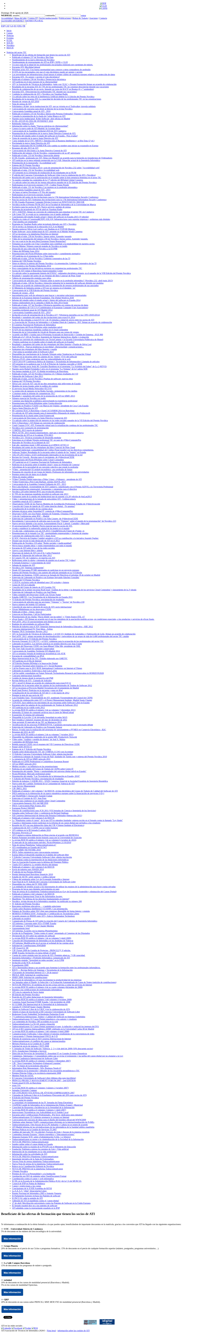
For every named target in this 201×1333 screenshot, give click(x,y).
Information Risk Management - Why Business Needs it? (36, 1068)
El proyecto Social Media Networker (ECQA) (32, 388)
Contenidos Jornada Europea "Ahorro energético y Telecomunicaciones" (43, 1134)
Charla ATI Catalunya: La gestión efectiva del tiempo (35, 864)
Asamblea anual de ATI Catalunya (27, 501)
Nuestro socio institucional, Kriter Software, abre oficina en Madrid (41, 119)
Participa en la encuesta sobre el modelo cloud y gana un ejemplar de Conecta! (46, 464)
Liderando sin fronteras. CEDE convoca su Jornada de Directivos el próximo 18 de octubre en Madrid (56, 575)
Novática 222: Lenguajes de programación (30, 428)
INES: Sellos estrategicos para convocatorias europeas (35, 852)
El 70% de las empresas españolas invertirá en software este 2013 (40, 494)
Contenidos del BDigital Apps (25, 742)
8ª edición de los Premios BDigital (27, 872)
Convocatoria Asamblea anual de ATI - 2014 (31, 312)
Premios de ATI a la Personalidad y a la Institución (33, 1174)
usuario (16, 15)
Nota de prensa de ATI (21, 104)
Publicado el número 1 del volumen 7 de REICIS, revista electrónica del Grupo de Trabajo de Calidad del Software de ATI (65, 791)
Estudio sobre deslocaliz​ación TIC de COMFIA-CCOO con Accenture (42, 752)
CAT (7, 26)
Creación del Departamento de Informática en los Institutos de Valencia (42, 940)
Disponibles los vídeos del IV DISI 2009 (29, 884)
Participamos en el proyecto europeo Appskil (31, 195)
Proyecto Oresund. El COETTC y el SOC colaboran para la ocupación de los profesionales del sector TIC (58, 641)
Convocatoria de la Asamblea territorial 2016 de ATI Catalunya (39, 131)
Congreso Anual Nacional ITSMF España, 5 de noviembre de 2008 (41, 1002)
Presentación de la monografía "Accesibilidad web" (34, 163)
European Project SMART (23, 808)
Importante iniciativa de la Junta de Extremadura (33, 1159)
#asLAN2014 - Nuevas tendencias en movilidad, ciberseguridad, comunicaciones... (48, 347)
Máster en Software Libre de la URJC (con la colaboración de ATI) (41, 1009)
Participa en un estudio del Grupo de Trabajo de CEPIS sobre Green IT (42, 769)
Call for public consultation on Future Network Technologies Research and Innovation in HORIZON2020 (58, 673)
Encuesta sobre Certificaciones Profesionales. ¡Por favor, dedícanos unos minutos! (47, 1115)
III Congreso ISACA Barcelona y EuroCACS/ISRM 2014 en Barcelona (43, 410)
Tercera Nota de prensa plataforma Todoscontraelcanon (36, 1161)
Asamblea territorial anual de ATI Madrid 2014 (32, 310)
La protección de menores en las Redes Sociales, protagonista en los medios (44, 391)
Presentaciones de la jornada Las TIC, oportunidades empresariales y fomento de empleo (50, 533)
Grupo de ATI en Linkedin (23, 585)
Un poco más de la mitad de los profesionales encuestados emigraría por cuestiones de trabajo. (52, 65)
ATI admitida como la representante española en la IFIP (36, 1208)
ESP (3, 26)
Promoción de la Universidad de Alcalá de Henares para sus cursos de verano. (45, 332)
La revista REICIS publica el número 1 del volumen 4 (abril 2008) (40, 1031)
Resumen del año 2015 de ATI (25, 148)
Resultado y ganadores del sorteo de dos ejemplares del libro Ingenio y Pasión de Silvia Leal (51, 344)
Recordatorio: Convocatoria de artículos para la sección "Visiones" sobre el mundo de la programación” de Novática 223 (64, 521)
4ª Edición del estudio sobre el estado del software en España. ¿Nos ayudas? (45, 136)
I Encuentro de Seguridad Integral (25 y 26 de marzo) (35, 972)
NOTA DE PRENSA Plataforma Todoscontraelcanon (35, 1156)
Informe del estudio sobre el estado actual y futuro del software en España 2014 (46, 300)
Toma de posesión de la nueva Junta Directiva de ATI (35, 138)
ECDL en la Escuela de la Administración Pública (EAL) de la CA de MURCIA (46, 1181)
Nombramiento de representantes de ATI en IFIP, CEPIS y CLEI (40, 62)
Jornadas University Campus (24, 1090)
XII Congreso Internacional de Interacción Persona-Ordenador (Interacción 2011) (47, 815)
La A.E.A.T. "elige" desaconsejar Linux (29, 1191)
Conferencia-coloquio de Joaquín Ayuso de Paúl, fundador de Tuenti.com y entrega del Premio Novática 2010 (59, 756)
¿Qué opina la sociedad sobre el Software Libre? (33, 352)
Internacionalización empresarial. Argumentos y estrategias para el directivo (44, 489)
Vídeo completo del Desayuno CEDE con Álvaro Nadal (36, 595)
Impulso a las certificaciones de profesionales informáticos (37, 990)
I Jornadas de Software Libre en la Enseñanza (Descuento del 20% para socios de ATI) (49, 1095)
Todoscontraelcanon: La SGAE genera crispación (33, 1024)
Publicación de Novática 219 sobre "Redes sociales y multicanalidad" (42, 543)
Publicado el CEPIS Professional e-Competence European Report (40, 761)
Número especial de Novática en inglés (29, 398)
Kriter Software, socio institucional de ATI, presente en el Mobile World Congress (47, 231)
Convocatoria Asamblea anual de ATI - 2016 (31, 111)
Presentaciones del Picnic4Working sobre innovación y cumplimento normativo (46, 253)
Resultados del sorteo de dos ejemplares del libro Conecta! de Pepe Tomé (43, 447)
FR (24, 26)
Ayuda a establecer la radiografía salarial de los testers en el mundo (40, 528)
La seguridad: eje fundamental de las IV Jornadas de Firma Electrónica (42, 1102)
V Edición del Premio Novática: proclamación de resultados (38, 779)
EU (15, 26)
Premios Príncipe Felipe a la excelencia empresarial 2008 (36, 1073)
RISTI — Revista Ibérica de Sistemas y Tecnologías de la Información (42, 970)
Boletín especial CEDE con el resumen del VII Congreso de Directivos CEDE (46, 744)
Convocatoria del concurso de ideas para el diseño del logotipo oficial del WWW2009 (49, 1120)
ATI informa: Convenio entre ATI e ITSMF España (34, 923)
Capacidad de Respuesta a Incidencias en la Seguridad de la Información (43, 1107)
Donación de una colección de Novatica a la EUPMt (34, 249)
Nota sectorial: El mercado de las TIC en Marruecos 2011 (37, 722)
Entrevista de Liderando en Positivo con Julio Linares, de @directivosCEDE (45, 518)
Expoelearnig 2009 (20, 965)
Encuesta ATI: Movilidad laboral (26, 67)
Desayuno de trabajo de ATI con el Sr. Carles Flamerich (36, 553)
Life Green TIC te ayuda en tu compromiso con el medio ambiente (40, 214)
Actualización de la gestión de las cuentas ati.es (32, 509)
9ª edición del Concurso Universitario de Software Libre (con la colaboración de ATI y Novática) (54, 175)
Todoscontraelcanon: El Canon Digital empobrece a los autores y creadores (44, 1019)
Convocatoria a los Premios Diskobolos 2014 (31, 266)
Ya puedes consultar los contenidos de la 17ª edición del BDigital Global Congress (47, 180)
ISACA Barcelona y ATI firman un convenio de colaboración (38, 423)
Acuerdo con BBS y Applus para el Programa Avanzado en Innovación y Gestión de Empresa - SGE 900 (57, 334)
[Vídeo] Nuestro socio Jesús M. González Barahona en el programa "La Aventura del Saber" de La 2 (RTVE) (59, 366)
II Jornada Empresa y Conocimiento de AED (31, 563)
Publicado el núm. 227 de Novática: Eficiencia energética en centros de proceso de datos (50, 305)
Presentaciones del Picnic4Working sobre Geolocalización (37, 403)
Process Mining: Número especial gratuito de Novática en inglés (39, 246)
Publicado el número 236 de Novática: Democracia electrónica (39, 79)
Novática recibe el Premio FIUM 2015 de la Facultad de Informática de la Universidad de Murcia (54, 204)
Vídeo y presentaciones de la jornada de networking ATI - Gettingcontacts (44, 499)
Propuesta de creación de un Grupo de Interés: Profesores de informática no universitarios (50, 472)
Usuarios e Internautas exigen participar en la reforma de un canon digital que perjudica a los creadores (56, 823)
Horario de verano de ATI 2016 (25, 101)
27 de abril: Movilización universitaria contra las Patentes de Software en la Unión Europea (51, 1203)
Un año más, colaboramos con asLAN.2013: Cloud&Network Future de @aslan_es (48, 531)
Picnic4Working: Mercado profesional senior (31, 774)
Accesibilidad (7, 18)
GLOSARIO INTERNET (12, 20)
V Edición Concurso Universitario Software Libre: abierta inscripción (42, 857)
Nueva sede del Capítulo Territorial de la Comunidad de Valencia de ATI (43, 783)
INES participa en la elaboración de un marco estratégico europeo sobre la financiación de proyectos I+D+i (58, 793)
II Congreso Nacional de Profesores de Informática (34, 325)
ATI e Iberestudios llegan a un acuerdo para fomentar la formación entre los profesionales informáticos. (56, 967)
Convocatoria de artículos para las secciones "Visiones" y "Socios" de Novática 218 (48, 602)
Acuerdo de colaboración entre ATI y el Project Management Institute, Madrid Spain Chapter (52, 700)
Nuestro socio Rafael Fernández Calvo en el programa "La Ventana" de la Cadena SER (50, 369)
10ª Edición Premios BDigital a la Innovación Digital (35, 663)
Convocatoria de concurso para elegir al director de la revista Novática (42, 109)
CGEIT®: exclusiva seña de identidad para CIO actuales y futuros (40, 582)
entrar (83, 15)
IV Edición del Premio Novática (26, 904)
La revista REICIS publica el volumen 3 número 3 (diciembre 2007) (41, 1061)
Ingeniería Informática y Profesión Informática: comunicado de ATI (41, 958)
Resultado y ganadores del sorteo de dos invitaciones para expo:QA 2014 (43, 317)
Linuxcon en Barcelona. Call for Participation (31, 614)
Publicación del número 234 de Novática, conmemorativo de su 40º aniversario (46, 153)
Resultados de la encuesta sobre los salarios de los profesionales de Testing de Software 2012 (52, 685)
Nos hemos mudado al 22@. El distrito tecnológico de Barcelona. (40, 371)
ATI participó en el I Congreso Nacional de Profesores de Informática (42, 462)
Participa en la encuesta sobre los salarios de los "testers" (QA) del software (44, 357)
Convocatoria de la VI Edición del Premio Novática (34, 639)
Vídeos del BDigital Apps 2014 (25, 251)
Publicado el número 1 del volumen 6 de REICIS (33, 867)
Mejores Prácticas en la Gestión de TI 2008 (30, 1044)
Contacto (103, 18)
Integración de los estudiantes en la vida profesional (34, 1151)
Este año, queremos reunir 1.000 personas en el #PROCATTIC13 (40, 445)
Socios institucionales (48, 18)
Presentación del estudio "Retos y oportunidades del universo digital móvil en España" (49, 771)
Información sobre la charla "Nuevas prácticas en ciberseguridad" (40, 126)
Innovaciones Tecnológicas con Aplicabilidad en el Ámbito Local (40, 1112)
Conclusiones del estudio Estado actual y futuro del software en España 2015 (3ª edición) (50, 217)
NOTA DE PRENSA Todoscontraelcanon (30, 1142)
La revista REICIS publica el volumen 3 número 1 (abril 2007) (39, 1110)
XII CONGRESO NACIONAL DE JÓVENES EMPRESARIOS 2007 (43, 1093)
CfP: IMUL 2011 (19, 788)
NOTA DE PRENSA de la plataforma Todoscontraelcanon (37, 1169)
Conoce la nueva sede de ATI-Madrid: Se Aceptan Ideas (36, 128)
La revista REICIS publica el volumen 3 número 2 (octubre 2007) (40, 1088)
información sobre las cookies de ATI (74, 1330)
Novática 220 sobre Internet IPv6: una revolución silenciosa (37, 491)
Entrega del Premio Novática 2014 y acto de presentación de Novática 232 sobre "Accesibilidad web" (56, 168)
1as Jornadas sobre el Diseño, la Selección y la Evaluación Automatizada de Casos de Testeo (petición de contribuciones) (64, 982)
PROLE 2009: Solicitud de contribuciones (30, 975)
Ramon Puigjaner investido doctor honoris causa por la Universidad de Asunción (47, 837)
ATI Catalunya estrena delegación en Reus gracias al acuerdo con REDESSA (45, 835)
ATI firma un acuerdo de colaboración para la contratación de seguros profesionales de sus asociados (55, 285)
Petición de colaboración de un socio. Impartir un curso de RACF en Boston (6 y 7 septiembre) (53, 89)
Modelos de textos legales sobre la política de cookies (35, 386)
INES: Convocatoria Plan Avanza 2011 (29, 806)
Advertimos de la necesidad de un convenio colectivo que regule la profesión (45, 467)
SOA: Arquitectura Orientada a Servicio (29, 1051)
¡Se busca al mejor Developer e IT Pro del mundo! (34, 192)
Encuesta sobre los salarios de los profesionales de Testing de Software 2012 (45, 705)
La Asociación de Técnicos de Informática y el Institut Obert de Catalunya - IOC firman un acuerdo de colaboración (62, 322)
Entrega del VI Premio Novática (26, 580)
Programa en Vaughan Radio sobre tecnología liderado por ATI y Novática (44, 224)
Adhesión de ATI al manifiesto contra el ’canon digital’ (35, 1201)
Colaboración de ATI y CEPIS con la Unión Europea (35, 828)
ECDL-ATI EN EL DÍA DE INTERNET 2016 (32, 121)
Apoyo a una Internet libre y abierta (27, 550)
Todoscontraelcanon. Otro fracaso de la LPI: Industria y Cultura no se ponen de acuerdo (50, 1124)
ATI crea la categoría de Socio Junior (28, 992)
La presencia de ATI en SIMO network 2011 (31, 759)
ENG (19, 26)
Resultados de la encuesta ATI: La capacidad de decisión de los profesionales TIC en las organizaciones (56, 99)
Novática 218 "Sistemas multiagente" (28, 568)
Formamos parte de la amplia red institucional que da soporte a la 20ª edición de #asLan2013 (52, 496)
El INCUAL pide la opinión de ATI (27, 1198)
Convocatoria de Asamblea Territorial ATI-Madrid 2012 (36, 651)
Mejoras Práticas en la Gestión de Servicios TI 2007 (34, 1129)
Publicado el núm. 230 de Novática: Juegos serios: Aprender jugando (42, 236)
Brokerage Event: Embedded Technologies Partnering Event (38, 1014)
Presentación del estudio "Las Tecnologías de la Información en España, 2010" (46, 776)
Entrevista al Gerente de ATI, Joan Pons (29, 798)
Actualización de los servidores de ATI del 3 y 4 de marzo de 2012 (40, 693)
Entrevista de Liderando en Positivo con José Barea (34, 592)
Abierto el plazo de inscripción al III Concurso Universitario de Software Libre (46, 1012)
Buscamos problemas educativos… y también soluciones (36, 906)
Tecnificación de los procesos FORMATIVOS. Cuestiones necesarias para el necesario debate (52, 725)
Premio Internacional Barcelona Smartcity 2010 (32, 874)
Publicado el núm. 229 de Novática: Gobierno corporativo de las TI (41, 258)
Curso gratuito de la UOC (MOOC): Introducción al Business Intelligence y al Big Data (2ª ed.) (53, 141)
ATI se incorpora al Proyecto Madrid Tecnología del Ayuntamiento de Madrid (45, 688)
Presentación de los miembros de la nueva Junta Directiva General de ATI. (44, 133)
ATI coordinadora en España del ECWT (29, 847)
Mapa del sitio (20, 18)
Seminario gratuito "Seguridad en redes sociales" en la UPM (38, 960)
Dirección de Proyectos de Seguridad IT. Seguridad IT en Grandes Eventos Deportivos (49, 1053)
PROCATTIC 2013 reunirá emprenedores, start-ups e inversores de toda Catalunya (48, 433)
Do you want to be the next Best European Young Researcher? (39, 241)
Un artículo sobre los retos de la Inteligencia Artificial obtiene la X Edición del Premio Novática (53, 96)
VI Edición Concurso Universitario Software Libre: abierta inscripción (42, 754)
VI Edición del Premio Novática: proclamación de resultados (38, 599)
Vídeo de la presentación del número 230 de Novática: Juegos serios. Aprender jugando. (50, 239)
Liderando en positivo (21, 918)
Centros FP (33, 18)
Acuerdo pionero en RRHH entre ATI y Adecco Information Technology (43, 916)
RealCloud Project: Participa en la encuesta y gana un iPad (37, 690)
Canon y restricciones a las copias (26, 1186)
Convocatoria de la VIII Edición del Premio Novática (35, 290)
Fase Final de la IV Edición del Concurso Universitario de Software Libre (44, 882)
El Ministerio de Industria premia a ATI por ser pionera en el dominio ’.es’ (44, 288)
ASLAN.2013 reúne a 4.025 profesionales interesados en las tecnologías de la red (47, 455)
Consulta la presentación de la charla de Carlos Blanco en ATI (38, 116)
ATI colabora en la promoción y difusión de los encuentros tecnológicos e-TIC (46, 1071)
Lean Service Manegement (23, 786)
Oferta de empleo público (23, 477)
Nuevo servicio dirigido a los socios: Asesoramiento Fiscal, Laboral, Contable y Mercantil (50, 523)
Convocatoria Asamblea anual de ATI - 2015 (31, 190)
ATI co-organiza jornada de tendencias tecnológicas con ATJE (38, 653)
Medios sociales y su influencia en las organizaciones (35, 766)
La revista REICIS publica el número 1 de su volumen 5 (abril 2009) (41, 938)
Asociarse (93, 18)
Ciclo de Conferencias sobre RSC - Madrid (30, 516)
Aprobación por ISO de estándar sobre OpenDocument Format (39, 1176)
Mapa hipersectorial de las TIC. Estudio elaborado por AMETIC (40, 658)
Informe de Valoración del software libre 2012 (32, 555)
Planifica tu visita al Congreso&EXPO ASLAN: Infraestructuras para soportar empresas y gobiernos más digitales (61, 219)
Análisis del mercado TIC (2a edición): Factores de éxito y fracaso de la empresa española (50, 1132)
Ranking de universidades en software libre (30, 624)
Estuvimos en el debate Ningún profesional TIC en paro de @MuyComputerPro (46, 440)
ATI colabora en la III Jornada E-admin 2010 (31, 830)
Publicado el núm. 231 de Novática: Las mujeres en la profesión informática (44, 187)
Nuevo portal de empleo (22, 1100)
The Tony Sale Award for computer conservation (33, 648)
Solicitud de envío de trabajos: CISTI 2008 (30, 1046)
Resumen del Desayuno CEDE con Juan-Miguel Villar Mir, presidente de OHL (46, 646)
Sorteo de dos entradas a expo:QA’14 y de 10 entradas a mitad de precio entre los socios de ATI (53, 320)
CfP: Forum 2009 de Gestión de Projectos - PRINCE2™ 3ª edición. (41, 950)
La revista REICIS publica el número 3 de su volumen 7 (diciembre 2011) (44, 710)
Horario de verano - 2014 (23, 293)
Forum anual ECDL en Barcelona (26, 1083)
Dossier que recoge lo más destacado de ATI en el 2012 (36, 541)
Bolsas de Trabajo (80, 18)
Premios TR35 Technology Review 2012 (30, 631)
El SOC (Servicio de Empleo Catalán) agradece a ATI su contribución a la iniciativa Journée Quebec (55, 538)
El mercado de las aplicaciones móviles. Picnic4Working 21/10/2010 (41, 842)
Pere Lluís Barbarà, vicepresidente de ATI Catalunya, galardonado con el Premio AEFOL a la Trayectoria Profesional (62, 487)
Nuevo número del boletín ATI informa (29, 604)
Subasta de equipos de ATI (23, 565)
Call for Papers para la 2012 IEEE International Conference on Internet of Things (47, 668)
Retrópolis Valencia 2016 (23, 123)
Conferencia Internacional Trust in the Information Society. (37, 896)
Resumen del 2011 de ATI (23, 732)
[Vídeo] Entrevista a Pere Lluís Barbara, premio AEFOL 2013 (39, 482)
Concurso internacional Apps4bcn (26, 675)
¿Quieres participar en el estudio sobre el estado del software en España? (43, 342)
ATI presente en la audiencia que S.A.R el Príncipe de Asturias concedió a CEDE (47, 364)
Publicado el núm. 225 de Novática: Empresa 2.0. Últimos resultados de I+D (45, 374)
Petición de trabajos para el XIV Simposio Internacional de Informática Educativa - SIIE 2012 (52, 626)
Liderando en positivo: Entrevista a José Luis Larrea (34, 671)
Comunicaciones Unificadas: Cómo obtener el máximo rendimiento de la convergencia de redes (53, 1034)
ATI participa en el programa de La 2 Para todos (32, 256)
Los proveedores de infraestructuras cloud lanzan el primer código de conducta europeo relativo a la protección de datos (63, 74)
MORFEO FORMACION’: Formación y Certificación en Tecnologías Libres (45, 913)
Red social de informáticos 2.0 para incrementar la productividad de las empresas (46, 980)
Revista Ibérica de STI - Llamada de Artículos (32, 680)
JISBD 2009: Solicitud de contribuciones (29, 977)
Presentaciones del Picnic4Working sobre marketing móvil (37, 327)
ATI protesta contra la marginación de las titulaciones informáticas (40, 859)
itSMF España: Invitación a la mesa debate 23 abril (34, 953)
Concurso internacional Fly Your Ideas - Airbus (32, 629)
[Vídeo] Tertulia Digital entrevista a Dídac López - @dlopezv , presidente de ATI (47, 479)
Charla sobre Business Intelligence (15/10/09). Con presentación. (40, 909)
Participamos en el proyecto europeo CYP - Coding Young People (40, 185)
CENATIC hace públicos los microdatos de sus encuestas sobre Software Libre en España (51, 702)
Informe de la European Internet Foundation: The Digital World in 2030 (43, 298)
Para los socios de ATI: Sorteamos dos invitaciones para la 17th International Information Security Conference (59, 199)
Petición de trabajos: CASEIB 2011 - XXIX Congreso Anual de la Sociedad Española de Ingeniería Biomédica (60, 781)
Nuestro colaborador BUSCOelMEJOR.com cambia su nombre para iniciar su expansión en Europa (55, 145)
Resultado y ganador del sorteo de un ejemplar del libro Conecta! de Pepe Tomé (46, 276)
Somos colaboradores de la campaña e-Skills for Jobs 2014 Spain (40, 303)
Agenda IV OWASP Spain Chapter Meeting (31, 1007)
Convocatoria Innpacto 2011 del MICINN (30, 803)
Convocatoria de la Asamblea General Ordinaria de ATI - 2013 (39, 484)
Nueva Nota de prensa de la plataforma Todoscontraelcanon (38, 1164)
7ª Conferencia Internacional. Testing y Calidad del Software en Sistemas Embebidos (48, 1017)
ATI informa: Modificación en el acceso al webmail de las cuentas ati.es (43, 943)
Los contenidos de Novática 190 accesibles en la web (35, 1021)
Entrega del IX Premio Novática (26, 165)
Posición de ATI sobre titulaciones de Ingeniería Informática (37, 997)
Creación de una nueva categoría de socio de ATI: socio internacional (42, 607)
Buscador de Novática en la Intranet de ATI (30, 442)
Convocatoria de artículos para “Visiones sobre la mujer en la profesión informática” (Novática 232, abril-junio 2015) (62, 280)
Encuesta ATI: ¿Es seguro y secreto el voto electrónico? (36, 77)
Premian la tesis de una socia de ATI (27, 695)
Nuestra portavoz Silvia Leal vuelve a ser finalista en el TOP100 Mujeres (43, 229)
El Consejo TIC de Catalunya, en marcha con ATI (33, 558)
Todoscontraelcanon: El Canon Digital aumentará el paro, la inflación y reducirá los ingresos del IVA (55, 1026)
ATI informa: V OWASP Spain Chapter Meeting (33, 926)
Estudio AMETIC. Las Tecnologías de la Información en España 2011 (42, 597)
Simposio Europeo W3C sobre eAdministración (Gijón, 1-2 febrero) (41, 1137)
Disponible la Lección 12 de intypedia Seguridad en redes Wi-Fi (39, 717)
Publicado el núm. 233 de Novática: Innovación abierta (35, 155)
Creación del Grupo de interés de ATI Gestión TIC (34, 587)
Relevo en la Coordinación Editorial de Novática (33, 1166)
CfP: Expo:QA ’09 (20, 948)
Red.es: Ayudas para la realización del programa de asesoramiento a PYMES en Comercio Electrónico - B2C (59, 729)
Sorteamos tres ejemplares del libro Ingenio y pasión (34, 349)
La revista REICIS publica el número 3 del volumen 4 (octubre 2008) (42, 999)
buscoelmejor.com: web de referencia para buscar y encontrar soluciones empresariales (49, 295)
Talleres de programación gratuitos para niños (31, 278)
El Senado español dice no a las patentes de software (34, 1205)
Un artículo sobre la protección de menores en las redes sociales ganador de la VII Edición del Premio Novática (60, 420)
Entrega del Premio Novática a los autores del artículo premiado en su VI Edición (47, 572)
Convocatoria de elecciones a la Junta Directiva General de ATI (39, 150)
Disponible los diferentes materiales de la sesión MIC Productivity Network (44, 737)
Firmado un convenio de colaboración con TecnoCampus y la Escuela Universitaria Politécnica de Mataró (57, 339)
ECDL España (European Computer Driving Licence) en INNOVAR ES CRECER (48, 202)
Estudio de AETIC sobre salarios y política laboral (33, 877)
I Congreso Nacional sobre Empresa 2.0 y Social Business (37, 666)
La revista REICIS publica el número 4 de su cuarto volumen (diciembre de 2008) (47, 987)
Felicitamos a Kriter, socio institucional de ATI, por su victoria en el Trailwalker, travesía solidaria (54, 106)
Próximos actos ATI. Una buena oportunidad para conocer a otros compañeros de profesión (51, 69)
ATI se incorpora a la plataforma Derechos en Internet (35, 234)
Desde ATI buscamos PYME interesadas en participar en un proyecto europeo (45, 570)
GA (11, 26)
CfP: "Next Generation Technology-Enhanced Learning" (36, 1063)
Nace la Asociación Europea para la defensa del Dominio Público (40, 862)
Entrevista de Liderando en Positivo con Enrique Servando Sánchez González (45, 577)
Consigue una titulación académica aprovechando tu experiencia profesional (44, 401)
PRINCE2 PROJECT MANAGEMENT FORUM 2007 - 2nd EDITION (44, 1080)
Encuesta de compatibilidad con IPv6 (28, 656)
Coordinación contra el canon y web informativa (33, 1178)
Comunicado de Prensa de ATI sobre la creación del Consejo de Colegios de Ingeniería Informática (54, 921)
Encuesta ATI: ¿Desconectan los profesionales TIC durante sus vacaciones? (44, 92)
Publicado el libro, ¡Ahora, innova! (27, 612)
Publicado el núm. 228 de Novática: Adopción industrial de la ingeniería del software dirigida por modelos (58, 283)
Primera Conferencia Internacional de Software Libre (35, 1058)
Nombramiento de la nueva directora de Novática (33, 60)
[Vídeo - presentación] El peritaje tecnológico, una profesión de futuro (42, 469)
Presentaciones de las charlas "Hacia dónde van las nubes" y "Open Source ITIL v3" (48, 617)
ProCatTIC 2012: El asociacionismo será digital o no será (36, 621)
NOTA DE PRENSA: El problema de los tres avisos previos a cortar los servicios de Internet (52, 985)
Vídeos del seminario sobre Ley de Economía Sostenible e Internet (40, 879)
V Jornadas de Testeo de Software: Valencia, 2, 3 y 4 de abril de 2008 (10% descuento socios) (52, 1048)
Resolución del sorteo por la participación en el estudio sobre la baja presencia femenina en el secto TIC (56, 177)
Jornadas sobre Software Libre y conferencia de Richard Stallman (40, 813)
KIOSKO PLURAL (34, 20)
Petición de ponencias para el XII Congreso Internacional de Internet (41, 1039)
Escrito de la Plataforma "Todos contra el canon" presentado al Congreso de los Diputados (51, 933)
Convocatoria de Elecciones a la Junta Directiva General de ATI (39, 418)
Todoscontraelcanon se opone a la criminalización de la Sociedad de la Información (48, 1139)
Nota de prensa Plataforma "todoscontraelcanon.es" (34, 845)
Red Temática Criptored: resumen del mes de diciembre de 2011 (39, 720)
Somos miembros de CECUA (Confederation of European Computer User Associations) (50, 307)
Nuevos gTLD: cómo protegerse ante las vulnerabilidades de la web (41, 359)
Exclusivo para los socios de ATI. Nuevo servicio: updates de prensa (41, 207)
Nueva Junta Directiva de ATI (25, 408)
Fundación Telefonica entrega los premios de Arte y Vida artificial (40, 1149)
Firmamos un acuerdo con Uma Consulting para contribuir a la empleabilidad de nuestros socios (53, 244)
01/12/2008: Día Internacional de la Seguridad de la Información (40, 1004)
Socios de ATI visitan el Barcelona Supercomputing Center (37, 271)
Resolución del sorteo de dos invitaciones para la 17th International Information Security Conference (55, 197)
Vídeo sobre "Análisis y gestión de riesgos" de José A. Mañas (38, 739)
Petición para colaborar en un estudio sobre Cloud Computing (38, 801)
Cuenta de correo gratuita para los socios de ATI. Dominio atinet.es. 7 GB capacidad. (48, 955)
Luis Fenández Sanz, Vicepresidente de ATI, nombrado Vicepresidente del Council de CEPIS (52, 698)
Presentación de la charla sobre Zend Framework (33, 415)
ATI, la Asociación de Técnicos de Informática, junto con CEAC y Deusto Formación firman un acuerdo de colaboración (64, 84)
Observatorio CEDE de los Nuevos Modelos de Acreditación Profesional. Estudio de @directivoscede (56, 504)
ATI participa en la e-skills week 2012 (28, 707)
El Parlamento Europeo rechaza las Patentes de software (36, 1196)
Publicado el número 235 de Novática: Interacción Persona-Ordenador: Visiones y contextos (51, 114)
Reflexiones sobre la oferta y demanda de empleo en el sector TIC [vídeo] (43, 560)
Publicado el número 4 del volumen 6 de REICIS (33, 818)
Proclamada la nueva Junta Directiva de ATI (31, 143)
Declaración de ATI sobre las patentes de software (33, 936)
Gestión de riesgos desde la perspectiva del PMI (32, 678)
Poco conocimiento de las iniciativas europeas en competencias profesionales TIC (47, 268)
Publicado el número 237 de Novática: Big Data (32, 57)
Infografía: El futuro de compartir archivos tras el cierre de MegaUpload (43, 712)
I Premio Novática (20, 1171)
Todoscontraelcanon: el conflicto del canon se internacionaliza (38, 1041)
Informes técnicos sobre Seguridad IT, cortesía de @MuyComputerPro (42, 511)
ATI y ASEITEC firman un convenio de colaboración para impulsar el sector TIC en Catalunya (53, 212)
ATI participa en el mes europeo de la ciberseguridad (34, 82)
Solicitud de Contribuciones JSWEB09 (29, 945)
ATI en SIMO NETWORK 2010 (26, 850)
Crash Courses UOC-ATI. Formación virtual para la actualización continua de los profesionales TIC (55, 425)
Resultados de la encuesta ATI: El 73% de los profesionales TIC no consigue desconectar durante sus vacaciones (60, 87)
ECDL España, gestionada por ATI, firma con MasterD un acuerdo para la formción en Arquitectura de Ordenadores (62, 158)
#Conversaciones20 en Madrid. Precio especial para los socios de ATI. (42, 526)
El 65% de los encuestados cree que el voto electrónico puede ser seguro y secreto (47, 72)
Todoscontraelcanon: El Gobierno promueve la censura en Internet (40, 1117)
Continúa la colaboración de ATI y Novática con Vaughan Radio (40, 94)
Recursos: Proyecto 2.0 (22, 833)
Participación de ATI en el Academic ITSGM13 (32, 435)
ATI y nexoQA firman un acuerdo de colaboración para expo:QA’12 (41, 683)
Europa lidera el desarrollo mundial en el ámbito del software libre (40, 855)
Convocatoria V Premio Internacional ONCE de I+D (35, 1036)
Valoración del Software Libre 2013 (27, 376)
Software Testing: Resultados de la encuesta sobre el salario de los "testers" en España (49, 452)
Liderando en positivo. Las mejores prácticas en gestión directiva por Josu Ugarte (47, 644)
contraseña (50, 15)
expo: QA (16, 1085)
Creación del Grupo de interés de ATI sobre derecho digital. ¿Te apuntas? (43, 506)
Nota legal (51, 1330)
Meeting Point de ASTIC (23, 1075)
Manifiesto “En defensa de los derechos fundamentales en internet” (41, 899)
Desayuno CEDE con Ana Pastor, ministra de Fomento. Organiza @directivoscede (47, 514)
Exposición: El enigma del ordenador (28, 715)
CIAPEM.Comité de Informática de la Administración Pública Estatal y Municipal (47, 1105)
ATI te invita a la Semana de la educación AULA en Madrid (38, 226)
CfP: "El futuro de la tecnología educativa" (30, 1066)
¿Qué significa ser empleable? (25, 222)
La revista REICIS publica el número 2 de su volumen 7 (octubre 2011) (43, 734)
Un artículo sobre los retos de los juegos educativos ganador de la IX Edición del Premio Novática (54, 182)
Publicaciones (65, 18)
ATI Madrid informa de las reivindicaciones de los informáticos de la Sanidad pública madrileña (53, 1127)
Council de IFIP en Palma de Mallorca (28, 1183)
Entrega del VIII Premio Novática (26, 261)
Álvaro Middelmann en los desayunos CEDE (31, 609)
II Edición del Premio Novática (25, 1097)
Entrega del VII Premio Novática (26, 381)
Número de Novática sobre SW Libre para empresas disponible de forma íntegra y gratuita (51, 911)
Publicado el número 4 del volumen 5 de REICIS (33, 894)
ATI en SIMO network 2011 (24, 764)
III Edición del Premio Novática (26, 994)
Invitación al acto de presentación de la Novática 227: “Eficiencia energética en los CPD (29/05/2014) (56, 315)
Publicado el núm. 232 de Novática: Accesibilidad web (35, 170)
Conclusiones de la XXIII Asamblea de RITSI (32, 1188)
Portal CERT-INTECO (22, 747)
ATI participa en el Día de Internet (26, 661)
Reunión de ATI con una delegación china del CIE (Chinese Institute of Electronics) (48, 825)
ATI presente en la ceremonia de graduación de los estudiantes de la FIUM (44, 172)
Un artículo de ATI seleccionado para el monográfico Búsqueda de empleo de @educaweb (51, 413)
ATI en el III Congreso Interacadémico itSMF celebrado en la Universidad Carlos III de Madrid (53, 1029)
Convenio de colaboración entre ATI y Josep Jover (34, 536)
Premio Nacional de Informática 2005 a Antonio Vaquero (36, 1193)
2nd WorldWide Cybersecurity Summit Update (32, 796)
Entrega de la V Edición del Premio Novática (31, 749)
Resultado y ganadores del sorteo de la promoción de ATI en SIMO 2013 (43, 396)
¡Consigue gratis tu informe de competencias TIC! (33, 393)
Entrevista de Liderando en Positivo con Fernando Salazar (37, 727)
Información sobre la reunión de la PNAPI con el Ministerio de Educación (44, 1147)
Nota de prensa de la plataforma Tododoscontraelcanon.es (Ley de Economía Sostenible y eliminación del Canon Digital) (64, 891)
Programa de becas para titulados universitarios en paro (35, 889)
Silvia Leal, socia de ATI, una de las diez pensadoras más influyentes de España (46, 383)
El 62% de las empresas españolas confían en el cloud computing (40, 330)
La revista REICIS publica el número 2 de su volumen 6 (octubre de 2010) (44, 840)
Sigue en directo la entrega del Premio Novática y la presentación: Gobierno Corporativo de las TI (54, 263)
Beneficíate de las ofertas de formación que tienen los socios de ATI (41, 55)
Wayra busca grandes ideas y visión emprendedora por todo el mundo (42, 545)
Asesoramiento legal (21, 928)
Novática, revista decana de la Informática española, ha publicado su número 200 (47, 901)
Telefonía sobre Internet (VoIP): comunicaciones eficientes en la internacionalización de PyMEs (53, 1122)
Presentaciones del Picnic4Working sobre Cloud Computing (38, 460)
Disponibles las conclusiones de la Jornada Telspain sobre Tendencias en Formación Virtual (51, 354)
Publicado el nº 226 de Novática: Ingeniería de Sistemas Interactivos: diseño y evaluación (50, 337)
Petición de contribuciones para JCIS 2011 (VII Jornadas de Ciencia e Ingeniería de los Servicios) (54, 810)
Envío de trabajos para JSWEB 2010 (28, 869)
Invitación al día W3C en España (26, 963)
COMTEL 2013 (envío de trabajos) (27, 430)
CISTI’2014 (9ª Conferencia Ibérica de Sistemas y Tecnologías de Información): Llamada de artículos (56, 361)
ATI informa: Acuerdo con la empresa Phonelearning (35, 931)
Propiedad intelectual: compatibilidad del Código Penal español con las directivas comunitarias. (53, 450)
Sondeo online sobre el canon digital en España (32, 1144)
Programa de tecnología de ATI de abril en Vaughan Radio (37, 209)
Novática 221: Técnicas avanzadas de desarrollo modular (36, 437)
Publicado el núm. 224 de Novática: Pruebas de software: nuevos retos (42, 379)
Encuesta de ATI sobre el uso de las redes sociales (33, 548)
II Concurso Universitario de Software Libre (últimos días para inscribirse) (44, 1078)
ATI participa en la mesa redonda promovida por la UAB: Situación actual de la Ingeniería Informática (56, 160)
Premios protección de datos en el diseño (29, 474)
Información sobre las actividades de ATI (29, 1154)
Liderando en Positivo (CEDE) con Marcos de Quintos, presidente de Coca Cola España (50, 406)
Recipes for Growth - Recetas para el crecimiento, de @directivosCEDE (43, 457)
